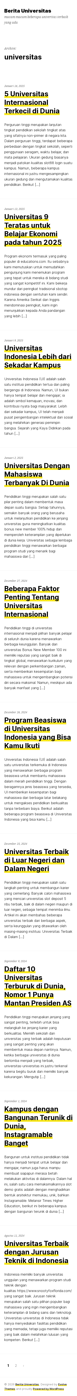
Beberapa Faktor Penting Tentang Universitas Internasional (31, 601)
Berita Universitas (27, 1384)
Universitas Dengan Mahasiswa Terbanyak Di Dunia (37, 474)
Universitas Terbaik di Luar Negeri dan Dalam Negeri (36, 860)
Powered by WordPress (48, 1388)
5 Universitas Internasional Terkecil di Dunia (32, 102)
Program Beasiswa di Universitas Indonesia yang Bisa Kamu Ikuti (37, 733)
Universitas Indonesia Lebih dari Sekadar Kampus (37, 356)
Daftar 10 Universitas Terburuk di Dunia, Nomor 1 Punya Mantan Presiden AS (37, 986)
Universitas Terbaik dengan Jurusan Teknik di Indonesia (36, 1252)
